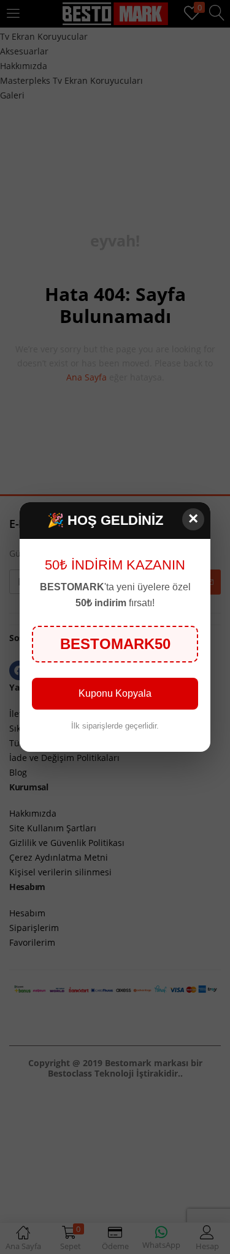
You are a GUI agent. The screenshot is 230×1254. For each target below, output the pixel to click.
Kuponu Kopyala (115, 693)
